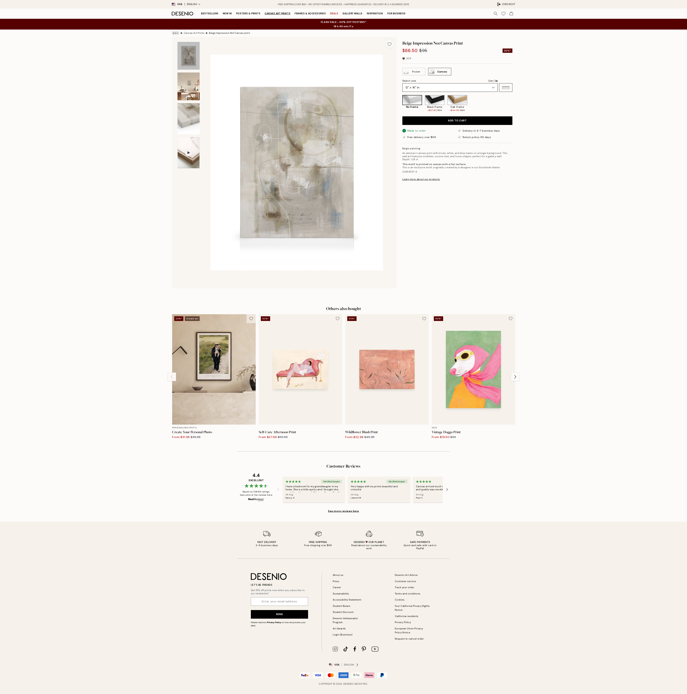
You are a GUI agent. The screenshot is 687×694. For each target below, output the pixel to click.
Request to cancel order (409, 638)
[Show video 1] (188, 152)
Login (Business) (343, 634)
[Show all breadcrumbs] (175, 33)
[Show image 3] (188, 118)
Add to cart (457, 120)
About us (338, 575)
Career (337, 587)
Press (336, 581)
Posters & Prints (248, 13)
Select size (409, 80)
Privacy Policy (274, 622)
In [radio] (496, 81)
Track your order (404, 587)
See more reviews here (343, 511)
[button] (505, 87)
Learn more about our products (421, 179)
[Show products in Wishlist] (503, 13)
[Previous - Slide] (399, 103)
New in (227, 13)
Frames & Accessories (310, 13)
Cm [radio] (490, 81)
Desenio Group (353, 683)
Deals (334, 13)
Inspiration (375, 13)
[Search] (496, 14)
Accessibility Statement (347, 599)
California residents (406, 616)
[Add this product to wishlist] (389, 44)
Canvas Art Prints (277, 13)
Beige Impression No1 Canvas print (229, 33)
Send (279, 614)
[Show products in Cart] (511, 13)
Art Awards (339, 628)
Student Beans (341, 606)
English (192, 4)
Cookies (400, 599)
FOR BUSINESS (396, 13)
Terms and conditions (407, 593)
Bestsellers (209, 13)
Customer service (405, 581)
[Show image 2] (188, 86)
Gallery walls (352, 13)
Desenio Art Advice (406, 575)
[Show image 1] (188, 56)
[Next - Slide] (515, 103)
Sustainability (341, 593)
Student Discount (343, 612)
